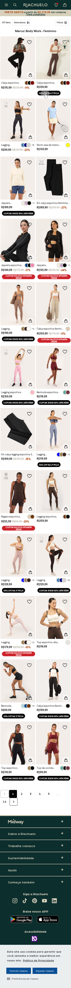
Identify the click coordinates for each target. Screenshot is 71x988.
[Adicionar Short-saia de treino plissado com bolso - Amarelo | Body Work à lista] (65, 104)
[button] (22, 978)
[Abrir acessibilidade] (64, 47)
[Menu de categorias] (6, 5)
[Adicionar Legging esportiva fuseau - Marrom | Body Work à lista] (65, 476)
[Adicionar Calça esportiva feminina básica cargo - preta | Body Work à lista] (65, 665)
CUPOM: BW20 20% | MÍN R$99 (18, 213)
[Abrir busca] (15, 5)
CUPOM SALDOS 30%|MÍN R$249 (19, 276)
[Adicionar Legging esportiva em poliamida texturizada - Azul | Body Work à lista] (65, 413)
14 (4, 801)
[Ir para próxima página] (14, 802)
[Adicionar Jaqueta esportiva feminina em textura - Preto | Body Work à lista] (29, 224)
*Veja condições (35, 14)
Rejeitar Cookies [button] (45, 970)
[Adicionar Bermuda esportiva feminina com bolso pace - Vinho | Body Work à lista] (65, 351)
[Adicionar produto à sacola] (30, 75)
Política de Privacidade (38, 960)
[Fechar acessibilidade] (68, 41)
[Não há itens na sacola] (65, 5)
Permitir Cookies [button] (19, 970)
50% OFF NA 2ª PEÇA (49, 93)
